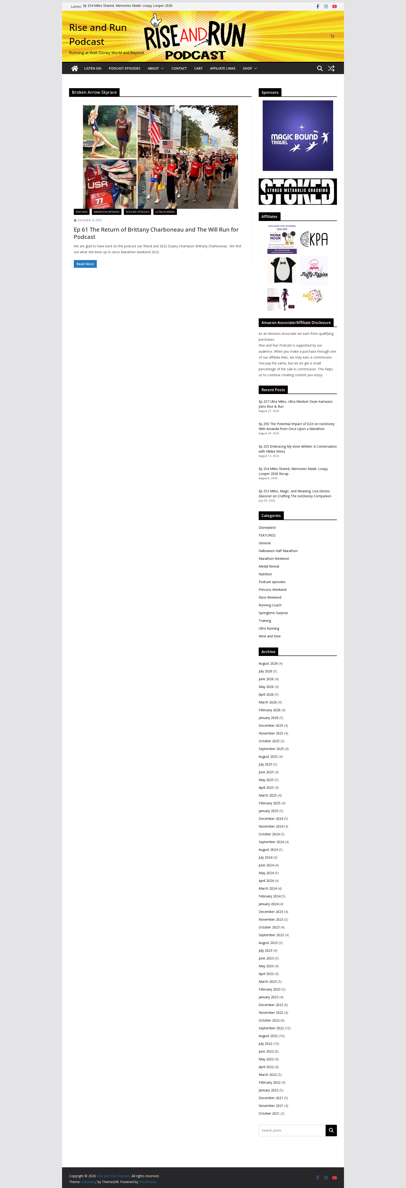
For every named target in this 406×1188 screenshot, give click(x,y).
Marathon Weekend (107, 211)
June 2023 (266, 958)
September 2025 (271, 748)
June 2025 (266, 772)
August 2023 (268, 942)
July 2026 (265, 671)
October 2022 (269, 1020)
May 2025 (266, 780)
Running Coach (270, 605)
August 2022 (268, 1036)
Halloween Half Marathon (278, 551)
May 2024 (266, 873)
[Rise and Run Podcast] (74, 68)
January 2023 (268, 997)
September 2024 (271, 842)
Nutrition (265, 574)
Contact (179, 68)
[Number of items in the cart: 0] (332, 36)
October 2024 (269, 834)
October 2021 (269, 1113)
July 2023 (265, 950)
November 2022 (271, 1012)
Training (265, 620)
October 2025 (269, 741)
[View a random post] (331, 68)
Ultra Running (165, 211)
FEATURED (82, 211)
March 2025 (268, 795)
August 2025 (268, 756)
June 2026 (266, 679)
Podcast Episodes (124, 68)
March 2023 (268, 981)
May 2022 (266, 1059)
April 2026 (266, 694)
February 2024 (270, 896)
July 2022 (265, 1043)
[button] (161, 68)
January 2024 (268, 904)
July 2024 (265, 857)
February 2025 (270, 803)
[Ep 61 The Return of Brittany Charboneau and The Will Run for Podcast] (160, 157)
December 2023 (271, 911)
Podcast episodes (137, 211)
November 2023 (271, 919)
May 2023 (266, 966)
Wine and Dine (270, 636)
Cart (198, 68)
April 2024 (266, 880)
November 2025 (271, 733)
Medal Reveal (269, 566)
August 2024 (268, 849)
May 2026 (266, 686)
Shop (247, 68)
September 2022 (271, 1028)
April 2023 (266, 973)
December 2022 (271, 1004)
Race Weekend (270, 597)
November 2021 (271, 1105)
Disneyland (267, 527)
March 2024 (268, 888)
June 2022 (266, 1051)
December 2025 (271, 725)
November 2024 (271, 826)
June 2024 (266, 865)
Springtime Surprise (273, 613)
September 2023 (271, 935)
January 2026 (268, 717)
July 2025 (265, 764)
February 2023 (270, 989)
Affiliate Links (222, 68)
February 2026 (270, 710)
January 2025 (268, 811)
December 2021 (271, 1098)
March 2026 (268, 702)
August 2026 (268, 663)
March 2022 (268, 1074)
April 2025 (266, 787)
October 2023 (269, 927)
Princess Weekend (272, 589)
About (153, 68)
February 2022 (270, 1082)
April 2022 (266, 1067)
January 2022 (268, 1090)
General (264, 543)
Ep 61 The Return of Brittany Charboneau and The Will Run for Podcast (156, 233)
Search (331, 1130)
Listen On (92, 68)
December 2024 (271, 818)
